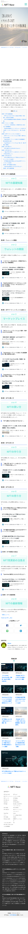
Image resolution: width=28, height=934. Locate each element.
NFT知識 (5, 803)
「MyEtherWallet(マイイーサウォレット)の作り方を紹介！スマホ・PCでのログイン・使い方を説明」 (14, 130)
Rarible (14, 817)
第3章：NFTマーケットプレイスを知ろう (11, 133)
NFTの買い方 (6, 800)
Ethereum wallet (7, 818)
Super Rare (6, 813)
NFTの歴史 (6, 807)
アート (5, 815)
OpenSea (5, 801)
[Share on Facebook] (7, 625)
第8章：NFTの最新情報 (8, 168)
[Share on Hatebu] (21, 631)
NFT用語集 (15, 798)
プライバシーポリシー (16, 913)
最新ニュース (5, 614)
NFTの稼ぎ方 (6, 809)
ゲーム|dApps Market (17, 815)
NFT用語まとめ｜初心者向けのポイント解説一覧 (7, 721)
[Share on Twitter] (21, 625)
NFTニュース (6, 798)
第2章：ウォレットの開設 (8, 123)
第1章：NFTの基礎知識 (7, 113)
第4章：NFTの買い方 (6, 146)
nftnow (9, 643)
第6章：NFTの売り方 (6, 155)
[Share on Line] (7, 631)
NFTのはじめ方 (5, 84)
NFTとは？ (15, 794)
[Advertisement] (14, 63)
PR (13, 822)
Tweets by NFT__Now (6, 618)
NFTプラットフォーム (8, 796)
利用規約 (9, 913)
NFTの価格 (6, 817)
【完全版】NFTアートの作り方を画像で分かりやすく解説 (20, 677)
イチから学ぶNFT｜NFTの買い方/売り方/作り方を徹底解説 (8, 824)
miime (14, 813)
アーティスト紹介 (16, 796)
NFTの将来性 (15, 807)
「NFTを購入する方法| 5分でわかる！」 (12, 148)
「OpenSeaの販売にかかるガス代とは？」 (13, 166)
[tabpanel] (14, 26)
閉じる (15, 111)
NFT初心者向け (16, 801)
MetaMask (15, 800)
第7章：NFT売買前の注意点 (9, 164)
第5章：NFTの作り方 (6, 150)
